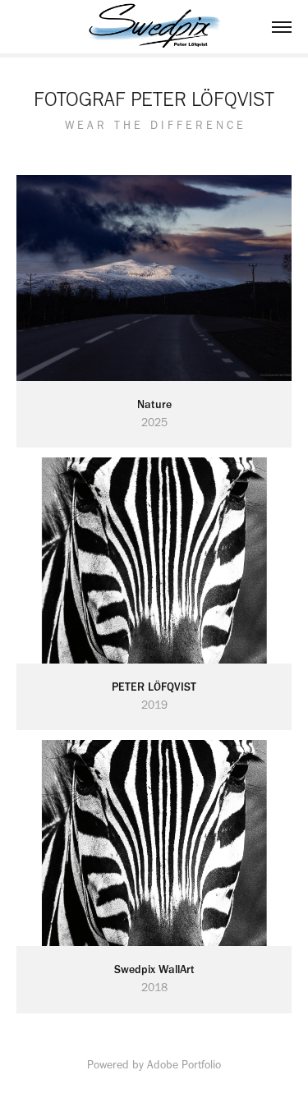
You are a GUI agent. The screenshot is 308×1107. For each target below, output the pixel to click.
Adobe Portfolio (184, 1065)
